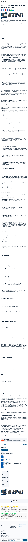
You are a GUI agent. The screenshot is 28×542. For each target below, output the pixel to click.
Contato (2, 526)
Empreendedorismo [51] (5, 481)
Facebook (20, 526)
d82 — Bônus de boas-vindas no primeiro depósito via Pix (8, 513)
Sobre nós (2, 525)
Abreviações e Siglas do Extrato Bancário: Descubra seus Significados (12, 463)
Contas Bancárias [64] (5, 477)
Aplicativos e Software (7, 459)
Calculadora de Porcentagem (14, 526)
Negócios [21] (4, 484)
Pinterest (24, 524)
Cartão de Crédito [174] (5, 471)
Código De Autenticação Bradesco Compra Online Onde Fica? (11, 466)
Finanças (5, 452)
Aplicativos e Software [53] (5, 480)
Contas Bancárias (6, 462)
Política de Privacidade (12, 540)
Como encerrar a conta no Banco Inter (8, 453)
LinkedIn (20, 524)
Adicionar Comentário (5, 449)
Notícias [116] (3, 474)
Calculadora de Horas (13, 527)
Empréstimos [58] (4, 478)
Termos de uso (3, 530)
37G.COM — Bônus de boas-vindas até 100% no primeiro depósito (9, 506)
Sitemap (2, 531)
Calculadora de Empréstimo (13, 528)
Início (1, 524)
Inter (7, 452)
